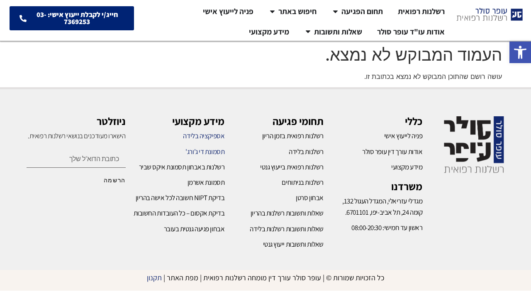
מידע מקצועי (198, 121)
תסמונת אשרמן (206, 182)
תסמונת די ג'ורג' (204, 151)
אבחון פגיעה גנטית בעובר (194, 228)
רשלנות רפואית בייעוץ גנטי (292, 167)
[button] (520, 52)
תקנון (154, 277)
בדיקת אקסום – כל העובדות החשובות (179, 213)
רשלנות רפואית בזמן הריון (293, 135)
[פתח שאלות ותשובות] (308, 32)
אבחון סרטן (310, 197)
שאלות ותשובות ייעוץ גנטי (293, 244)
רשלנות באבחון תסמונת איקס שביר (182, 167)
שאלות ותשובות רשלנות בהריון (287, 213)
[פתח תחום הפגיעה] (335, 11)
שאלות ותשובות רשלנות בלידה (286, 228)
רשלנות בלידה (306, 151)
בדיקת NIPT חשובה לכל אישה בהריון (180, 197)
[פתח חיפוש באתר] (272, 11)
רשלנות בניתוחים (302, 182)
